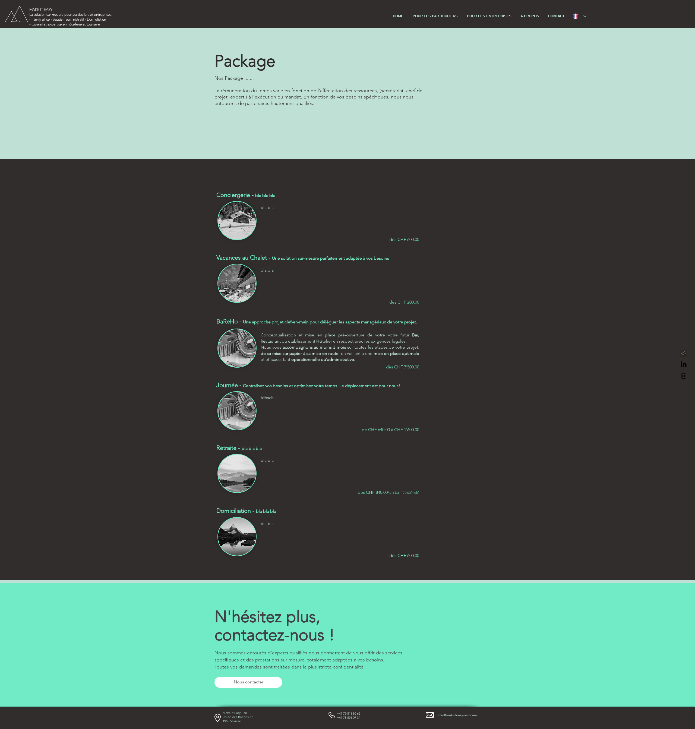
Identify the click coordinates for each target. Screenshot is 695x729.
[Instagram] (683, 376)
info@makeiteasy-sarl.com (457, 715)
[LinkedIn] (683, 364)
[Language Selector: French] (579, 16)
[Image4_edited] (683, 353)
